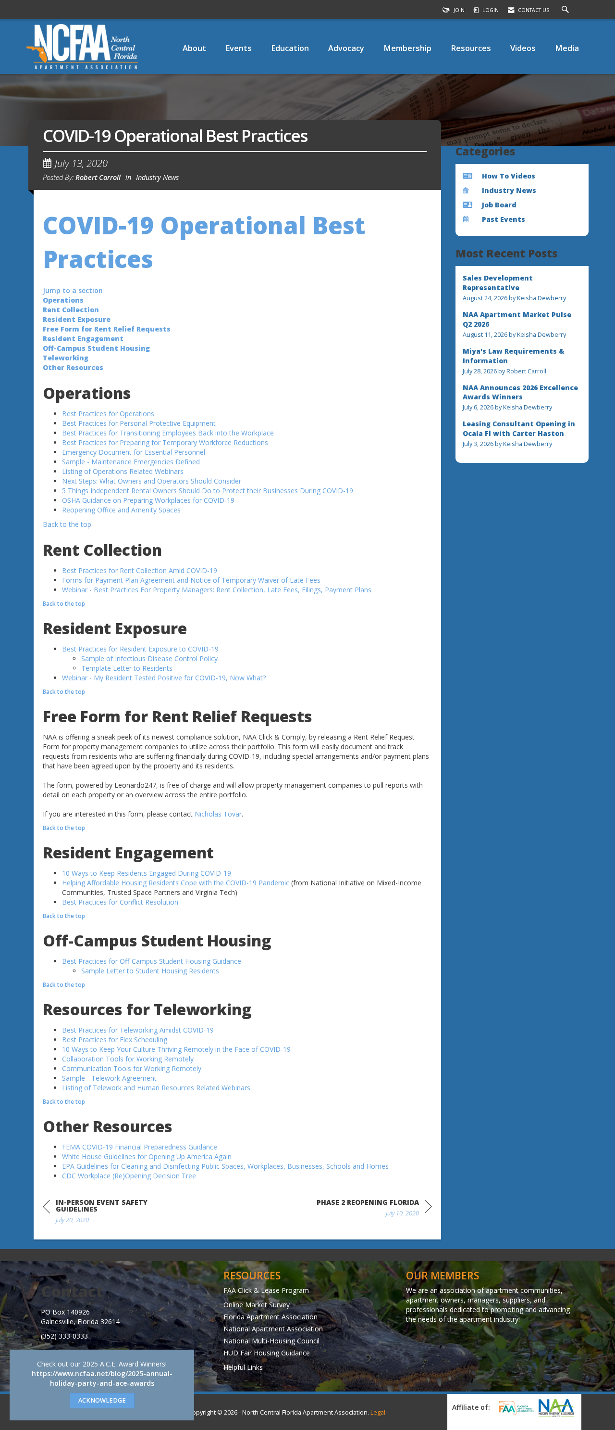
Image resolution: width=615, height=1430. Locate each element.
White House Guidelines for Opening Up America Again (147, 1156)
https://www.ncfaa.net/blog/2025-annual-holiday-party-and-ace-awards (102, 1378)
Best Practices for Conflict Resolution (120, 902)
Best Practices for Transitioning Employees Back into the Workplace (168, 432)
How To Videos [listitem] (508, 175)
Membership (407, 47)
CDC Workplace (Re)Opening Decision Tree (129, 1175)
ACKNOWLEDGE (102, 1400)
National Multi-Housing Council (271, 1340)
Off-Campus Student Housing (96, 348)
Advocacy (346, 47)
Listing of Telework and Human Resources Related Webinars (156, 1087)
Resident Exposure (77, 319)
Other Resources (73, 367)
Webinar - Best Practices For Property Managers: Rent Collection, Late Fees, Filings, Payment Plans (216, 589)
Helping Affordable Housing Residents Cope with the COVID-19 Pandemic (175, 882)
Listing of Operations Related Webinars (123, 471)
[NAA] (556, 1408)
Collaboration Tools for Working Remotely (128, 1058)
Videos (523, 47)
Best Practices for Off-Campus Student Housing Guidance (151, 961)
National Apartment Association (273, 1328)
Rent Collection (71, 309)
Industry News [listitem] (509, 190)
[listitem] (522, 288)
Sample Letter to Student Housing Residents (150, 970)
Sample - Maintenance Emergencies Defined (131, 461)
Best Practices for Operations (108, 413)
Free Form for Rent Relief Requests (107, 328)
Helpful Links (243, 1367)
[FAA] (515, 1408)
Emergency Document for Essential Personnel (133, 452)
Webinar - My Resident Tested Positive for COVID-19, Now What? (164, 677)
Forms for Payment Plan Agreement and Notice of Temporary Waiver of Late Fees (191, 580)
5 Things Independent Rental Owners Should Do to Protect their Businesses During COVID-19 (207, 490)
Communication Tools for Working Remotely (131, 1068)
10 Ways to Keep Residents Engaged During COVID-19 (146, 873)
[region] (374, 1209)
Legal (377, 1412)
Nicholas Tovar (218, 813)
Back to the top (67, 524)
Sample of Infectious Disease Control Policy (149, 658)
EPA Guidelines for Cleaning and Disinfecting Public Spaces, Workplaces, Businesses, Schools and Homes (225, 1166)
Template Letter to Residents (126, 668)
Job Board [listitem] (499, 204)
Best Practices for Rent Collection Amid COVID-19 (139, 570)
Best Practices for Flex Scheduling (114, 1039)
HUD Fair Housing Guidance (266, 1352)
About (194, 47)
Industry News (157, 177)
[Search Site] (566, 10)
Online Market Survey (256, 1304)
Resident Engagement (83, 338)
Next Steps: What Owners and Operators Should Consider (151, 480)
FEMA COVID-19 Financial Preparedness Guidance (139, 1146)
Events (238, 47)
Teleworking (65, 357)
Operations (63, 300)
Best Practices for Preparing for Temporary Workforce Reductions (165, 442)
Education (290, 47)
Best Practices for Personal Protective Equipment (139, 423)
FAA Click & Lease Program (266, 1290)
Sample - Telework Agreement (109, 1078)
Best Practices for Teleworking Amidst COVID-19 (138, 1029)
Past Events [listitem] (503, 219)
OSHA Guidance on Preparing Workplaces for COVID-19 (148, 500)
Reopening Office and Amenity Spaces (121, 509)
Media (567, 47)
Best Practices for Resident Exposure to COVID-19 (140, 648)
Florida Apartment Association (270, 1316)
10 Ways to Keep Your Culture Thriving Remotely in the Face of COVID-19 (176, 1049)
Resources (471, 47)
